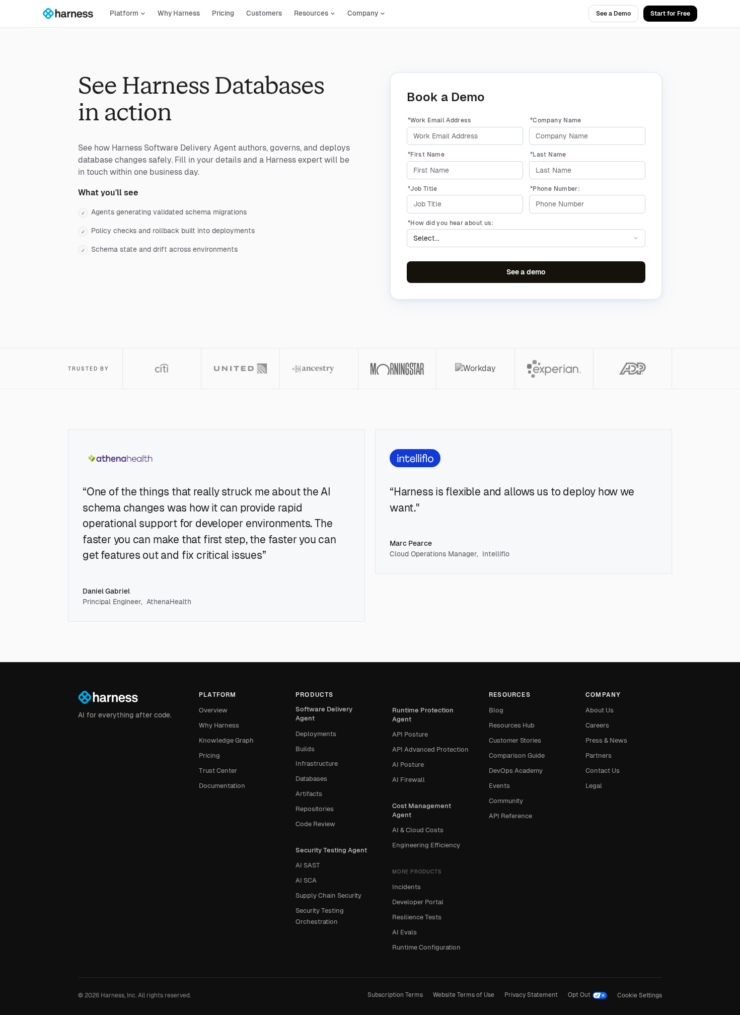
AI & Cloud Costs (417, 830)
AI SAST (307, 865)
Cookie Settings (639, 995)
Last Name (548, 154)
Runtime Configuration (426, 947)
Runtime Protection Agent (423, 714)
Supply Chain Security (328, 895)
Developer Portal (417, 902)
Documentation (222, 785)
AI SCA (306, 880)
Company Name (555, 120)
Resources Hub (512, 725)
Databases (311, 778)
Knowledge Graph (226, 740)
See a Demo (613, 13)
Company (362, 13)
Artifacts (308, 794)
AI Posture (408, 764)
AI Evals (404, 932)
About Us (599, 710)
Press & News (606, 740)
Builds (305, 749)
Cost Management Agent (421, 810)
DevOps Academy (516, 770)
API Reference (510, 816)
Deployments (315, 734)
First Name (426, 154)
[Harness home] (72, 13)
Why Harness (179, 13)
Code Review (315, 824)
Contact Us (602, 770)
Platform (124, 13)
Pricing (223, 13)
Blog (496, 710)
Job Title (422, 188)
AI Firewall (408, 779)
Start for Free (670, 13)
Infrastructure (316, 763)
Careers (597, 725)
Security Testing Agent (331, 850)
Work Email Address (440, 120)
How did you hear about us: (451, 223)
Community (506, 801)
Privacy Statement (531, 994)
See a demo (526, 272)
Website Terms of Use (463, 994)
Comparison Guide (517, 755)
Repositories (314, 809)
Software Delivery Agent (323, 713)
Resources (311, 13)
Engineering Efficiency (426, 845)
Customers (264, 13)
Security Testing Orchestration (319, 916)
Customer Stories (515, 740)
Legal (593, 785)
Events (499, 785)
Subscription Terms (395, 994)
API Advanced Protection (430, 749)
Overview (213, 710)
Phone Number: (555, 188)
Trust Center (218, 770)
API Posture (410, 734)
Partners (598, 755)
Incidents (406, 887)
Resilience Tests (416, 917)
